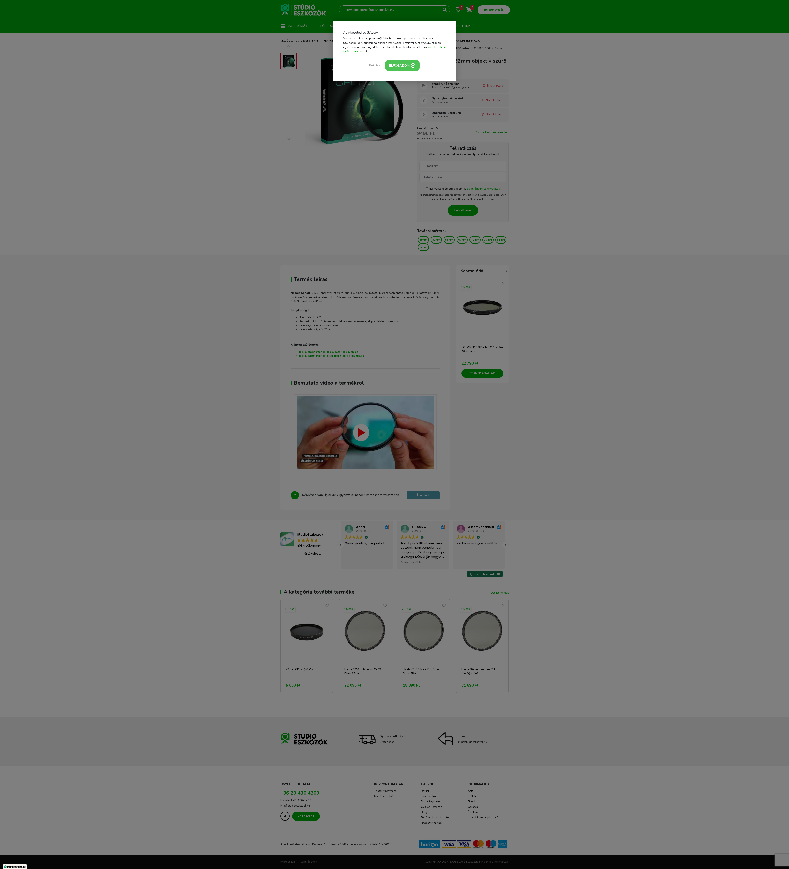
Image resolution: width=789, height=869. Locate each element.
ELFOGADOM (399, 65)
